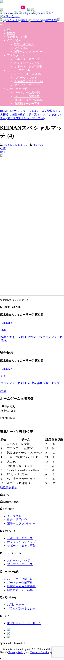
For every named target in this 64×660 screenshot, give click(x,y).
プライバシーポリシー (21, 608)
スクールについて (25, 77)
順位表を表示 (8, 487)
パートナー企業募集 (27, 96)
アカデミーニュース (27, 85)
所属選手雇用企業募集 (28, 99)
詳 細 (3, 391)
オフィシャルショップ (28, 62)
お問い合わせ (15, 604)
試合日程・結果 (17, 36)
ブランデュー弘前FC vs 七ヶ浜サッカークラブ (30, 382)
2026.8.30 (7, 323)
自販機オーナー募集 (27, 103)
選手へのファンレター (28, 51)
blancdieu (38, 145)
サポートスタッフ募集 (28, 66)
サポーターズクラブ (27, 59)
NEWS (11, 33)
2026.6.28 (7, 369)
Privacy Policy (16, 652)
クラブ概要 (21, 47)
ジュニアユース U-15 (27, 73)
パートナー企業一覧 (27, 92)
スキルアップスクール (28, 81)
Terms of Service (39, 652)
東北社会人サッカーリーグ (24, 623)
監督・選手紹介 (24, 44)
